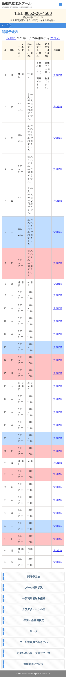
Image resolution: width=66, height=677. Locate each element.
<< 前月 (11, 38)
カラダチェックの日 (33, 609)
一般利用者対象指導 (33, 598)
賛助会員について (33, 664)
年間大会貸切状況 (33, 620)
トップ (4, 25)
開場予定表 (33, 576)
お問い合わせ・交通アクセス (33, 653)
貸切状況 (57, 75)
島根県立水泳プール (16, 3)
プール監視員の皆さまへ (34, 642)
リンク (34, 631)
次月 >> (55, 38)
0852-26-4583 (38, 13)
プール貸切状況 (34, 587)
